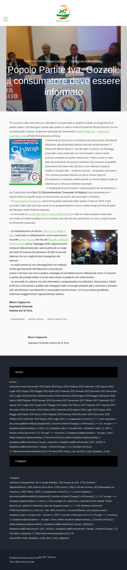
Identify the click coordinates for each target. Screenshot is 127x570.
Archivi (12, 382)
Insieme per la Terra (82, 61)
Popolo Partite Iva (57, 319)
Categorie (14, 478)
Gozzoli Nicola (36, 319)
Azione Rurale (26, 239)
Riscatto (52, 239)
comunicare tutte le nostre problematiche (50, 214)
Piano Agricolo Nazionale (27, 201)
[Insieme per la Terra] (63, 12)
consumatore (18, 319)
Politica (98, 61)
